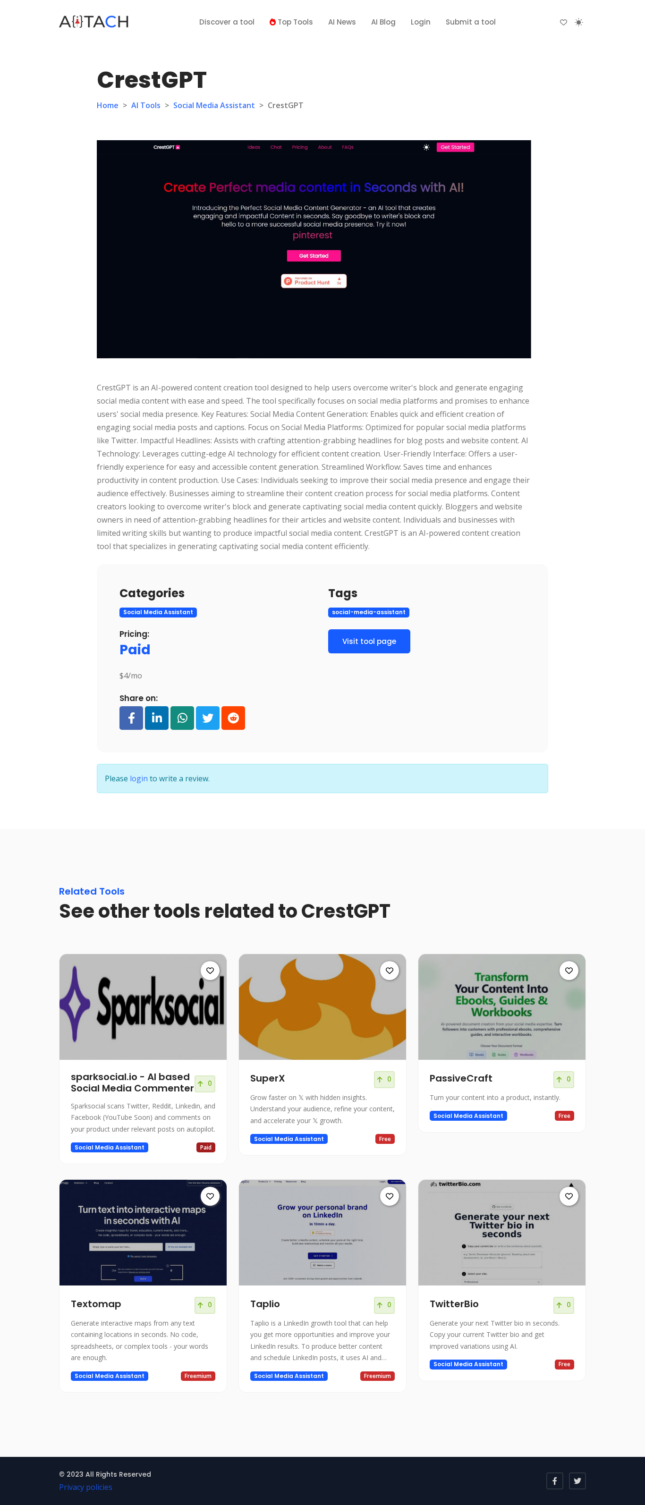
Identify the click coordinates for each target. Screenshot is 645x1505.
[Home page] (94, 22)
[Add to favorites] (210, 970)
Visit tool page (369, 641)
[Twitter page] (577, 1480)
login (139, 778)
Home (108, 105)
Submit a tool (471, 22)
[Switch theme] (579, 22)
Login (421, 22)
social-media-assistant (369, 612)
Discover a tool (227, 22)
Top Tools (294, 22)
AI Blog (383, 22)
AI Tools (146, 105)
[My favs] (563, 22)
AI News (342, 22)
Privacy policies (85, 1487)
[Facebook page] (554, 1480)
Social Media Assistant (214, 105)
